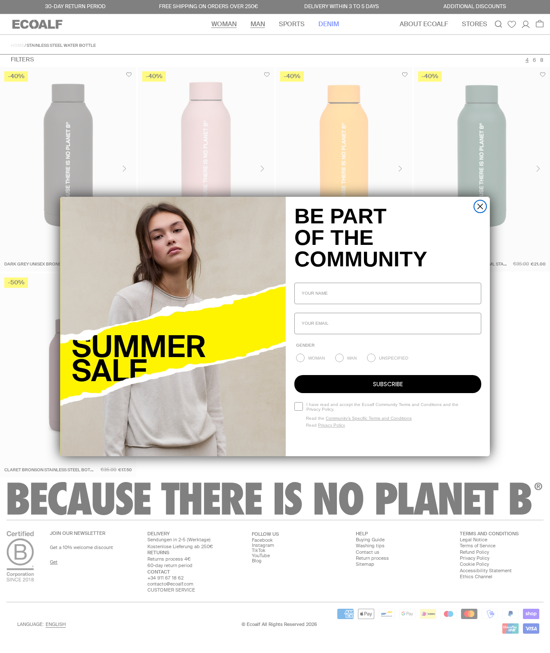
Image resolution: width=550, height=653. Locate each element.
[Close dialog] (480, 206)
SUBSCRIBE (388, 384)
